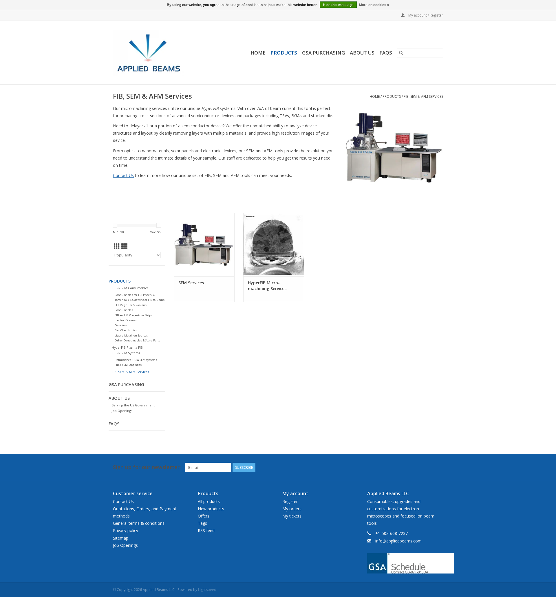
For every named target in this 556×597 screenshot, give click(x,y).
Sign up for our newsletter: (147, 467)
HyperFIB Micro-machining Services (267, 285)
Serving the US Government (133, 405)
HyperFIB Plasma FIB (127, 347)
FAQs (385, 52)
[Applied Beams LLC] (157, 53)
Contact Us (123, 175)
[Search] (401, 52)
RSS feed (206, 530)
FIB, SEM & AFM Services (423, 96)
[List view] (124, 246)
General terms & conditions (138, 523)
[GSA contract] (405, 563)
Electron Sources (125, 320)
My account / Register (425, 15)
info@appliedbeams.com (398, 541)
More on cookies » (374, 5)
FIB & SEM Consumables (130, 288)
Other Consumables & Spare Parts (137, 340)
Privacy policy (125, 530)
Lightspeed (207, 589)
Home (258, 52)
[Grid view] (117, 246)
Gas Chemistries (126, 330)
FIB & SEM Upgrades (128, 365)
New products (211, 508)
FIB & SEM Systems (126, 353)
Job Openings (122, 410)
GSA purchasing (323, 52)
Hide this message (338, 5)
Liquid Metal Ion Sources (131, 335)
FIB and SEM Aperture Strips (133, 315)
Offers (203, 516)
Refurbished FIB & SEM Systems (136, 360)
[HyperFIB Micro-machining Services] (273, 244)
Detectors (121, 325)
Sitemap (120, 538)
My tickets (291, 516)
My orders (291, 508)
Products (283, 52)
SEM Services (191, 282)
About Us (362, 52)
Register (290, 501)
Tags (202, 523)
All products (209, 501)
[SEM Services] (204, 244)
